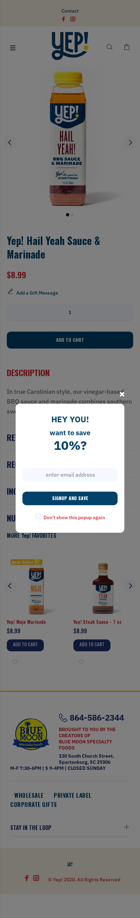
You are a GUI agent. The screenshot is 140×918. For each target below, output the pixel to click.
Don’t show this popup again (74, 517)
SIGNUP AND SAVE (70, 497)
